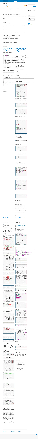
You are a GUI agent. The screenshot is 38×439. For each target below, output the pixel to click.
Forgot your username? (30, 24)
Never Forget (19, 0)
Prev (5, 431)
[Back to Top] (36, 434)
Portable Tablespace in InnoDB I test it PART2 (8, 218)
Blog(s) (11, 0)
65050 (7, 66)
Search (23, 0)
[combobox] (30, 6)
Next (18, 431)
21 (13, 431)
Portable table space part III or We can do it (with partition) (20, 49)
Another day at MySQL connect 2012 (11, 9)
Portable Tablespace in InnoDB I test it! (20, 218)
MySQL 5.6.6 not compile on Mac (8, 49)
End (19, 431)
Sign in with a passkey (33, 19)
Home (9, 0)
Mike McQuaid (7, 88)
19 (11, 431)
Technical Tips (15, 0)
